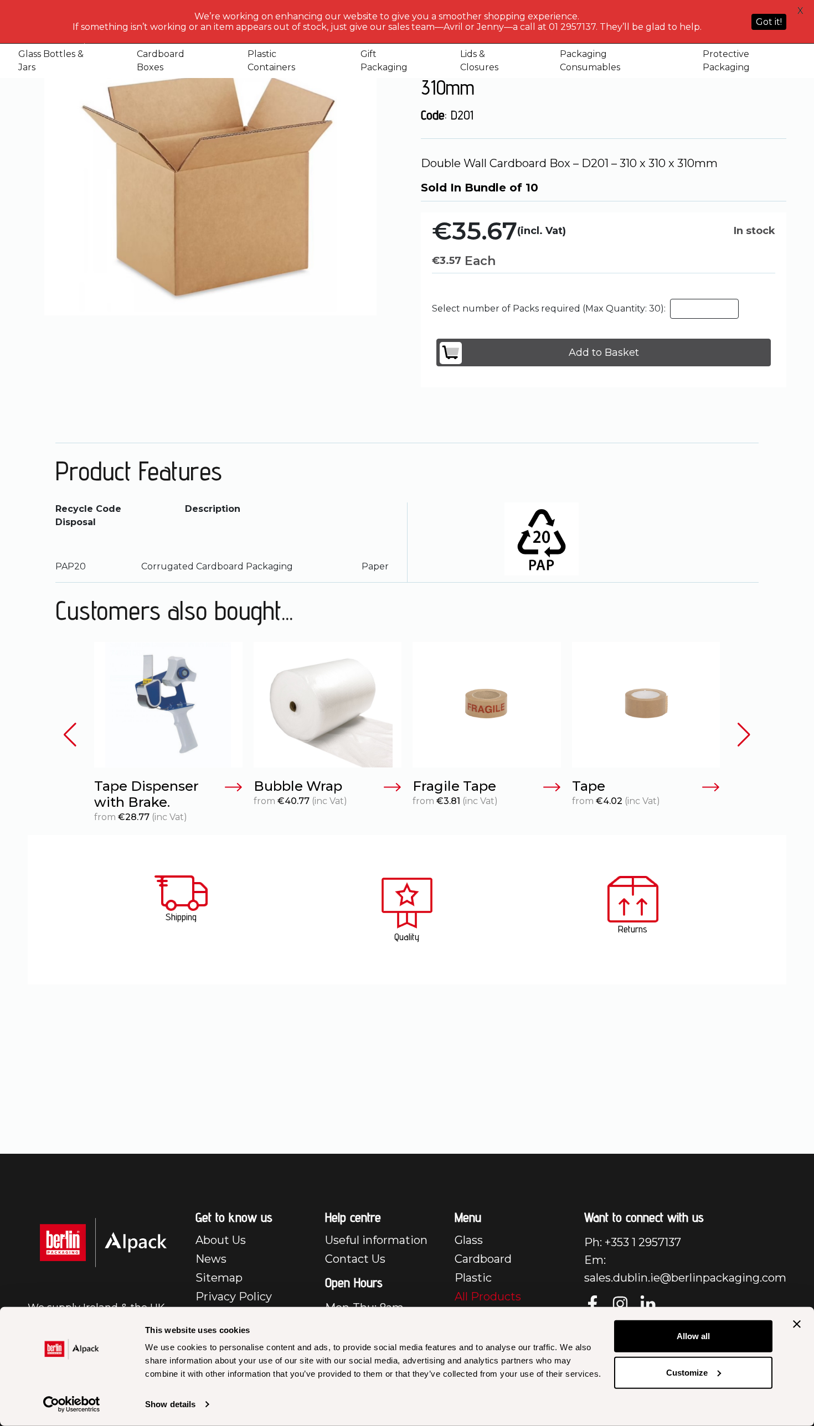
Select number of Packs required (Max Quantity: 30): (549, 308)
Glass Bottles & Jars (51, 60)
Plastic (473, 1277)
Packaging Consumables (590, 60)
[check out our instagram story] (620, 1303)
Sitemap (219, 1277)
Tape (588, 786)
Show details (170, 1404)
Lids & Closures (479, 60)
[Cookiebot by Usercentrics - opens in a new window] (71, 1404)
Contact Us (355, 1259)
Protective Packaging (726, 60)
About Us (220, 1240)
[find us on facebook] (592, 1303)
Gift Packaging (384, 60)
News (210, 1259)
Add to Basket (604, 352)
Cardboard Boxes (160, 60)
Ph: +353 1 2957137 (632, 1242)
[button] (70, 734)
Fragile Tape (454, 786)
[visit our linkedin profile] (648, 1303)
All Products (488, 1296)
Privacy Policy (233, 1296)
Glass (469, 1240)
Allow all (693, 1336)
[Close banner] (797, 1324)
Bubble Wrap (298, 786)
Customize (687, 1372)
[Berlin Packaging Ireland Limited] (103, 1242)
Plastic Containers (271, 60)
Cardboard (483, 1259)
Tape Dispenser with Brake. (146, 794)
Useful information (376, 1240)
